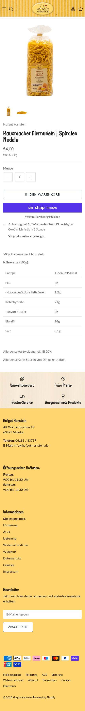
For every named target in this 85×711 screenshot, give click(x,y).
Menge (8, 168)
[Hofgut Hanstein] (42, 9)
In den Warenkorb (42, 194)
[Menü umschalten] (4, 9)
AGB (6, 532)
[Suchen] (13, 9)
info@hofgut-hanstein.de (31, 445)
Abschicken (18, 627)
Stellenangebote (14, 518)
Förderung (10, 525)
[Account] (72, 9)
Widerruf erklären (15, 545)
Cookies (8, 565)
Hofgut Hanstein (22, 697)
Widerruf (9, 552)
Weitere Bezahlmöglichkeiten (42, 216)
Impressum (10, 571)
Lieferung (9, 538)
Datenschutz (12, 558)
